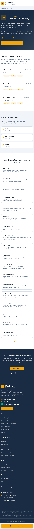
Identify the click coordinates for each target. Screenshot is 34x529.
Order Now (16, 368)
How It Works (4, 484)
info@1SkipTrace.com (9, 399)
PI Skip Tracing (5, 429)
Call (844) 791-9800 (18, 373)
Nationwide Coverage (6, 487)
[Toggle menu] (31, 3)
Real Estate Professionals (7, 455)
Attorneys (3, 441)
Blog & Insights (5, 478)
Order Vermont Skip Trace (11, 43)
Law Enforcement (5, 447)
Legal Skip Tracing (6, 426)
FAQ (2, 481)
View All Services (15, 341)
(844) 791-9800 (7, 401)
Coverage (3, 8)
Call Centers (4, 444)
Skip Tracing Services (6, 418)
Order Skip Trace (7, 408)
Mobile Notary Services (7, 470)
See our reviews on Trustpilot (11, 404)
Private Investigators (6, 450)
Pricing (3, 432)
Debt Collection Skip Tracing (8, 423)
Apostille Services (5, 464)
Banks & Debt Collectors (7, 452)
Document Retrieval (6, 467)
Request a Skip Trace (18, 526)
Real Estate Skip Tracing (7, 420)
